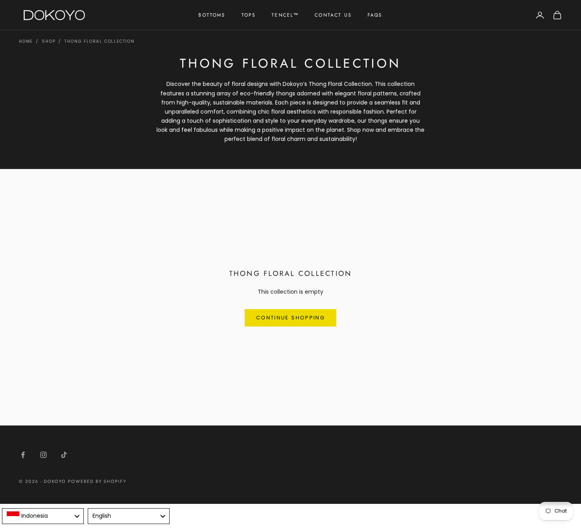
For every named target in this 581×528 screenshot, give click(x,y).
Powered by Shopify (97, 481)
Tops (248, 15)
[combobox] (43, 516)
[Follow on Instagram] (43, 455)
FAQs (375, 15)
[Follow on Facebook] (23, 455)
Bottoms (211, 15)
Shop (48, 41)
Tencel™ (285, 15)
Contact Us (333, 15)
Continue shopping (290, 317)
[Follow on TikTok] (64, 455)
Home (26, 41)
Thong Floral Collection (99, 41)
